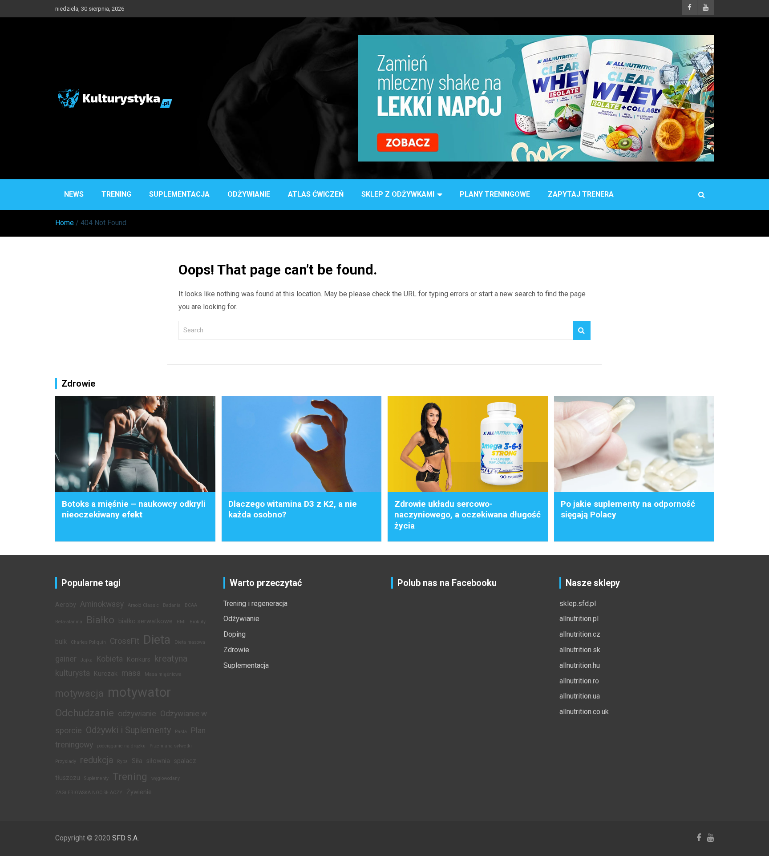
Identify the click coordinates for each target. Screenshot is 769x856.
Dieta (156, 640)
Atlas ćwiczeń (316, 194)
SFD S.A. (125, 838)
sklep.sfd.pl (577, 603)
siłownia (158, 761)
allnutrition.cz (579, 634)
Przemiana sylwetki (171, 746)
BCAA (191, 605)
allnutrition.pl (579, 618)
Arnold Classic (143, 605)
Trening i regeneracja (255, 603)
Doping (234, 634)
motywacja (79, 693)
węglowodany (165, 778)
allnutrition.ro (579, 681)
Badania (172, 605)
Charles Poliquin (88, 642)
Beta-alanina (68, 622)
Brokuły (198, 622)
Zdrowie (236, 650)
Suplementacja (179, 194)
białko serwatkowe (145, 621)
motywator (139, 692)
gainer (66, 658)
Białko (100, 620)
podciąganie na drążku (121, 746)
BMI (181, 622)
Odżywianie (248, 194)
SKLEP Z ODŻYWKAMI (397, 194)
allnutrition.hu (579, 665)
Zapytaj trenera (581, 194)
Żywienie (139, 792)
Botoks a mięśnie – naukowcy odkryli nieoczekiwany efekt (134, 509)
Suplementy (96, 778)
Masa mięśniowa (163, 674)
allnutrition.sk (579, 650)
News (74, 194)
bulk (61, 642)
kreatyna (170, 658)
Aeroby (65, 605)
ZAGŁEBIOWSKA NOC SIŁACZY (88, 792)
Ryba (122, 761)
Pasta (181, 732)
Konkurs (138, 659)
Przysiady (65, 761)
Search (582, 330)
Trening (116, 194)
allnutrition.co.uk (584, 711)
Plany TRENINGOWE (495, 194)
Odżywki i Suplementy (128, 730)
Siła (137, 761)
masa (131, 673)
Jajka (87, 660)
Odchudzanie (84, 713)
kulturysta (72, 673)
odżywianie (137, 713)
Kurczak (105, 674)
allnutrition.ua (579, 696)
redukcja (96, 760)
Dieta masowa (189, 642)
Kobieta (110, 658)
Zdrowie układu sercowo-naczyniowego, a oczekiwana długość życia (467, 515)
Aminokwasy (102, 604)
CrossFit (124, 641)
